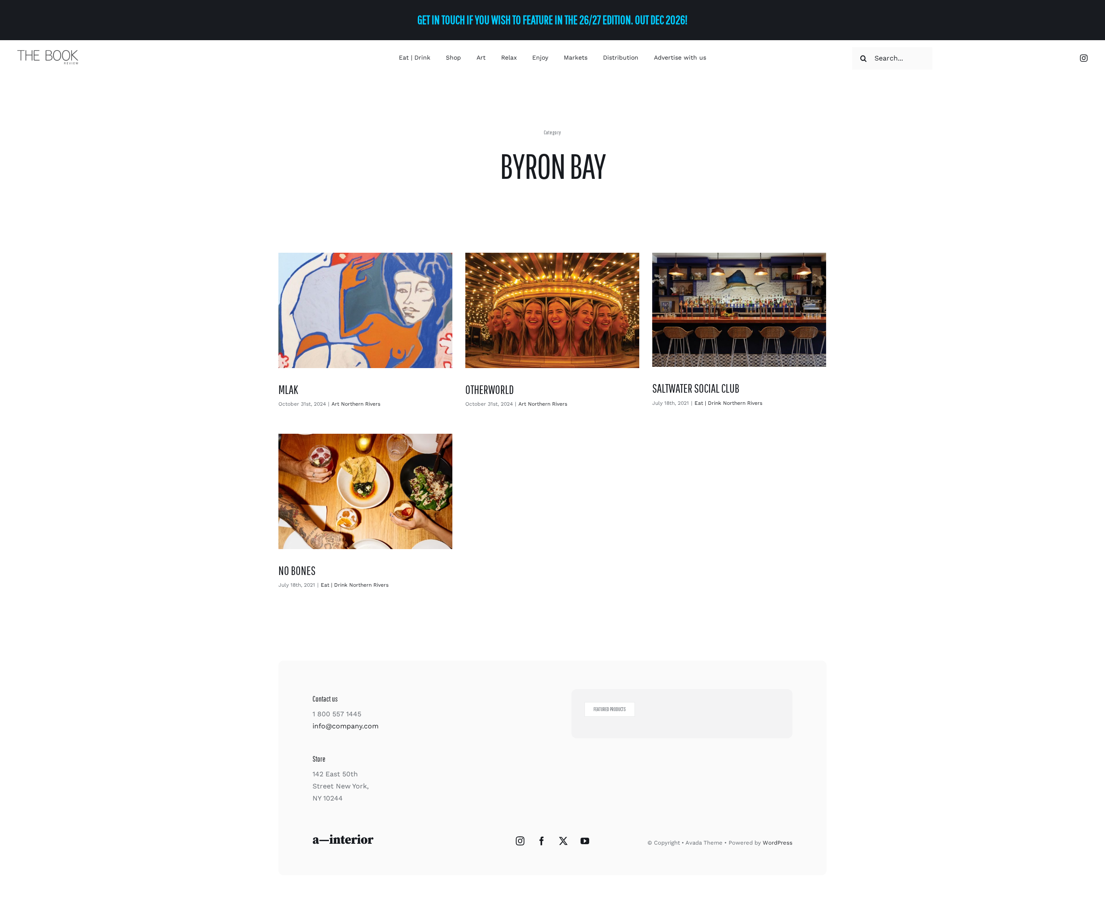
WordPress (777, 842)
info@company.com (346, 726)
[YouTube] (585, 841)
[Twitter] (563, 841)
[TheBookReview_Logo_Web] (47, 53)
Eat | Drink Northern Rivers (728, 403)
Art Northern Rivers (356, 404)
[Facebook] (542, 841)
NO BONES (297, 570)
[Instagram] (520, 841)
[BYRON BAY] (365, 311)
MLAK (288, 389)
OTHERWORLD (489, 389)
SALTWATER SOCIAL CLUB (695, 388)
